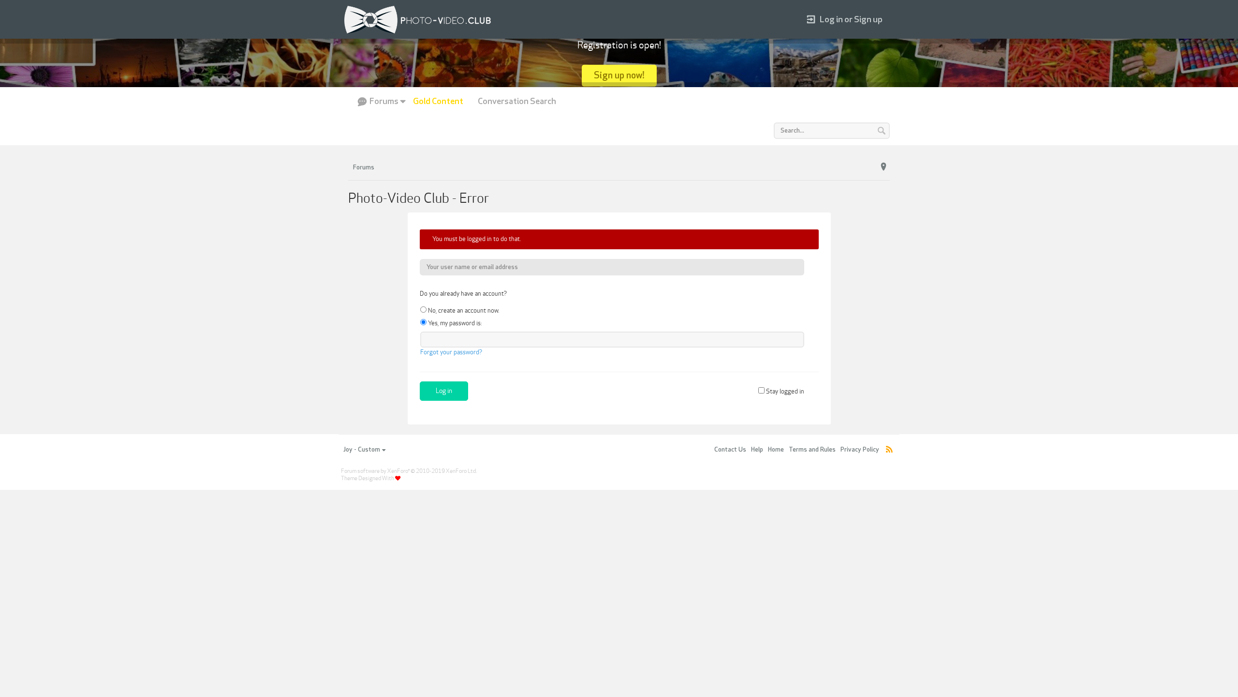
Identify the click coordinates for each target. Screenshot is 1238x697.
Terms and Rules (812, 450)
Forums (383, 101)
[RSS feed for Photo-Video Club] (889, 449)
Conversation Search (517, 101)
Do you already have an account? (463, 294)
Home (776, 450)
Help (757, 450)
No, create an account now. (463, 311)
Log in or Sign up (851, 20)
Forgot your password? (451, 352)
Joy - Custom (361, 450)
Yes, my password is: (454, 323)
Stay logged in (784, 391)
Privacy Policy (859, 450)
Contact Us (730, 450)
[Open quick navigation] (883, 167)
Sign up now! (619, 75)
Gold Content (438, 101)
